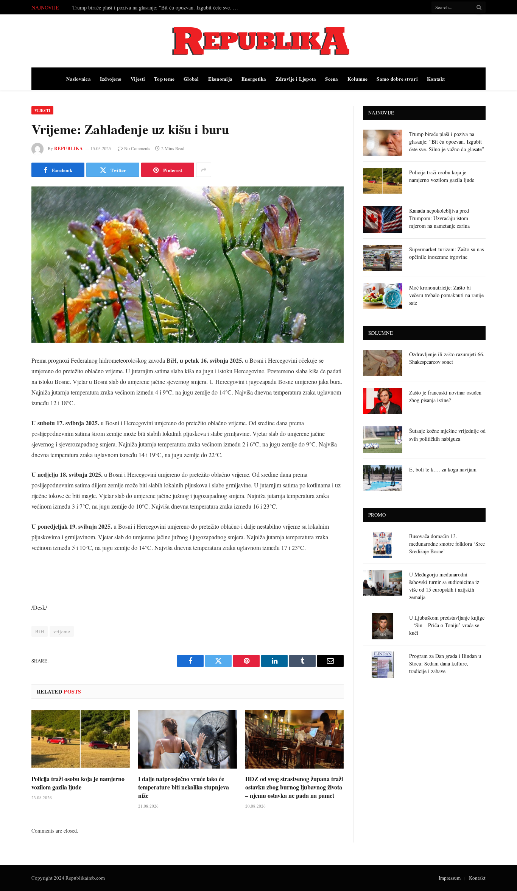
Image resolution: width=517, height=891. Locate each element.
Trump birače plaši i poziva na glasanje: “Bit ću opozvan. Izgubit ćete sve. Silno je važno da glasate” (446, 141)
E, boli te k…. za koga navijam (443, 469)
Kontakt (436, 78)
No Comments (137, 148)
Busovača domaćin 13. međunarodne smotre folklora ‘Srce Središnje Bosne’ (447, 543)
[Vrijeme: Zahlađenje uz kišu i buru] (187, 264)
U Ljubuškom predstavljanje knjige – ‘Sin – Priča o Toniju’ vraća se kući (446, 625)
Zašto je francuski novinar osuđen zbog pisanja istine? (445, 396)
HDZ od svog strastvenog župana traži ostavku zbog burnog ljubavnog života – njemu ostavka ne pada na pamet (294, 787)
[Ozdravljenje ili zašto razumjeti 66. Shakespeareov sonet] (382, 363)
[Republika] (258, 41)
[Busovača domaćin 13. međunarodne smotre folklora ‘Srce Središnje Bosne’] (382, 545)
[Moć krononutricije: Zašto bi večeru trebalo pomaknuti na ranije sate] (382, 296)
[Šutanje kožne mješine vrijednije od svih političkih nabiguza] (382, 439)
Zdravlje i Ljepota (296, 78)
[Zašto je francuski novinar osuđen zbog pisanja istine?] (382, 401)
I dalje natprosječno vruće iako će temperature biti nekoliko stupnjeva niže (183, 787)
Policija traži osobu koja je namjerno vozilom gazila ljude (134, 7)
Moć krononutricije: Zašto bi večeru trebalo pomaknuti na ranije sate (446, 295)
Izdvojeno (110, 78)
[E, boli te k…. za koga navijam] (382, 478)
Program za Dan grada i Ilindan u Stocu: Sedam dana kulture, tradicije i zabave (445, 663)
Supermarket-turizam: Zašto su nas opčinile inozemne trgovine (446, 253)
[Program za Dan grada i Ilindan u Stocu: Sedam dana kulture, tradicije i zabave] (382, 664)
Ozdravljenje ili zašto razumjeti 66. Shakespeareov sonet (446, 358)
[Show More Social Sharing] (203, 170)
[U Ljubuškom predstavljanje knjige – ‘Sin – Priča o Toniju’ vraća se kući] (382, 626)
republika (68, 148)
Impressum (450, 877)
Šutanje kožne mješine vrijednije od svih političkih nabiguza (447, 434)
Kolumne (357, 78)
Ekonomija (220, 78)
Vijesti (138, 78)
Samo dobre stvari (397, 78)
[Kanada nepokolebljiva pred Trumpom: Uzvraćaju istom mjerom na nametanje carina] (382, 219)
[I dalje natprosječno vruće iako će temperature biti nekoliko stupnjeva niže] (187, 739)
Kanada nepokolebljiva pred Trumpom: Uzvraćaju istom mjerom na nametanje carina (439, 218)
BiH (39, 631)
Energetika (253, 78)
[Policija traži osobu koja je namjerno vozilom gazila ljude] (80, 739)
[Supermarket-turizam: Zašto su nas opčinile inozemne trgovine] (382, 258)
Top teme (164, 78)
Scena (331, 78)
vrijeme (61, 631)
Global (191, 78)
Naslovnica (78, 78)
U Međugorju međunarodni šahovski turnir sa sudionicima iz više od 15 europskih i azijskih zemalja (444, 586)
